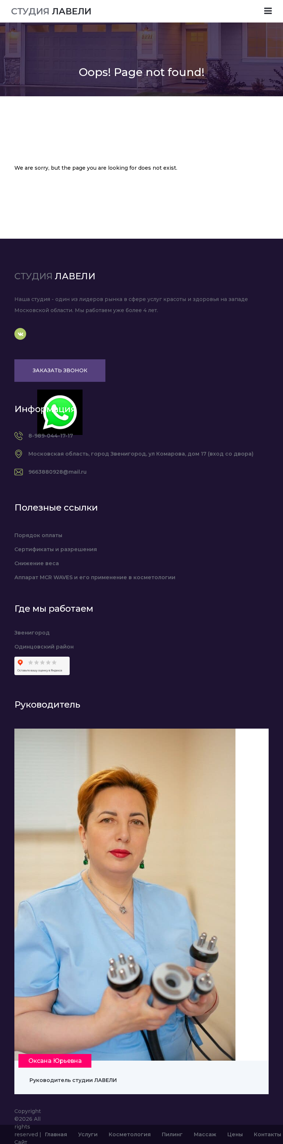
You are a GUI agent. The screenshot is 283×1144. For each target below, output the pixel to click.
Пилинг (172, 1134)
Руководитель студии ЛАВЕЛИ (73, 1080)
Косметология (130, 1134)
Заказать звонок (60, 370)
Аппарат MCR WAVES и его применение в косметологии (94, 577)
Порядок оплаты (38, 535)
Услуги (88, 1134)
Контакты (267, 1134)
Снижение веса (36, 563)
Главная (56, 1134)
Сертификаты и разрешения (55, 549)
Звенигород (32, 632)
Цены (235, 1134)
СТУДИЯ (51, 11)
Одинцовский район (44, 646)
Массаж (205, 1134)
